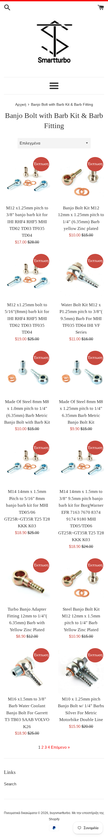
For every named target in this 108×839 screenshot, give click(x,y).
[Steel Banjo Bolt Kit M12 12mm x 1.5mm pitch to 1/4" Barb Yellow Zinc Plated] (81, 580)
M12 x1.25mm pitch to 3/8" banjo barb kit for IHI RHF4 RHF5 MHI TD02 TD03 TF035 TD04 (27, 221)
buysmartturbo (60, 813)
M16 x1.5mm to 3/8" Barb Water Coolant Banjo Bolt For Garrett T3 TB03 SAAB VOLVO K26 (27, 713)
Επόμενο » (60, 747)
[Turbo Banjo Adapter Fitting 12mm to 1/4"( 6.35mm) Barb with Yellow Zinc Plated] (27, 580)
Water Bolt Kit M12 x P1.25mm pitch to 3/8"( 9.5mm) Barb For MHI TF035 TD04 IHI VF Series (81, 318)
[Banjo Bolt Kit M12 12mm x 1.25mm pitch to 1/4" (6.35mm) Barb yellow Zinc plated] (81, 179)
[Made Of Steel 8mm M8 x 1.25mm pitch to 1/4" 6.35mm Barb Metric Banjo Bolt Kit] (81, 373)
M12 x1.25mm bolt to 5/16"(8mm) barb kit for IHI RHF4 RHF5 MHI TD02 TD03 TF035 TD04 (27, 318)
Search (10, 784)
